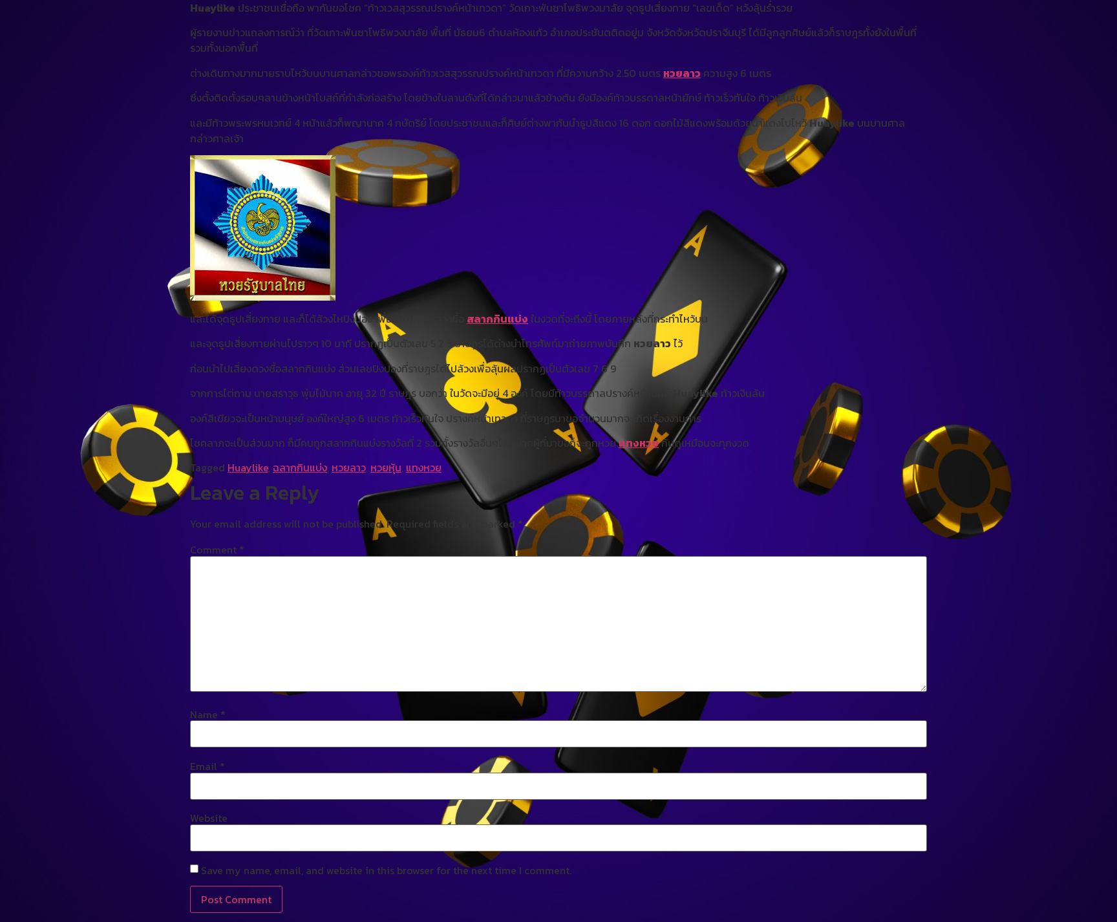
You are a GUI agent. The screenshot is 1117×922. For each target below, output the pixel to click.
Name (208, 714)
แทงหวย (639, 443)
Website (209, 818)
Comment (217, 549)
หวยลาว (682, 73)
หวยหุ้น (385, 467)
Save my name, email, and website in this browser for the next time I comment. (386, 870)
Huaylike (248, 467)
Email (207, 766)
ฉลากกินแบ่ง (300, 467)
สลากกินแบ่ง (497, 319)
